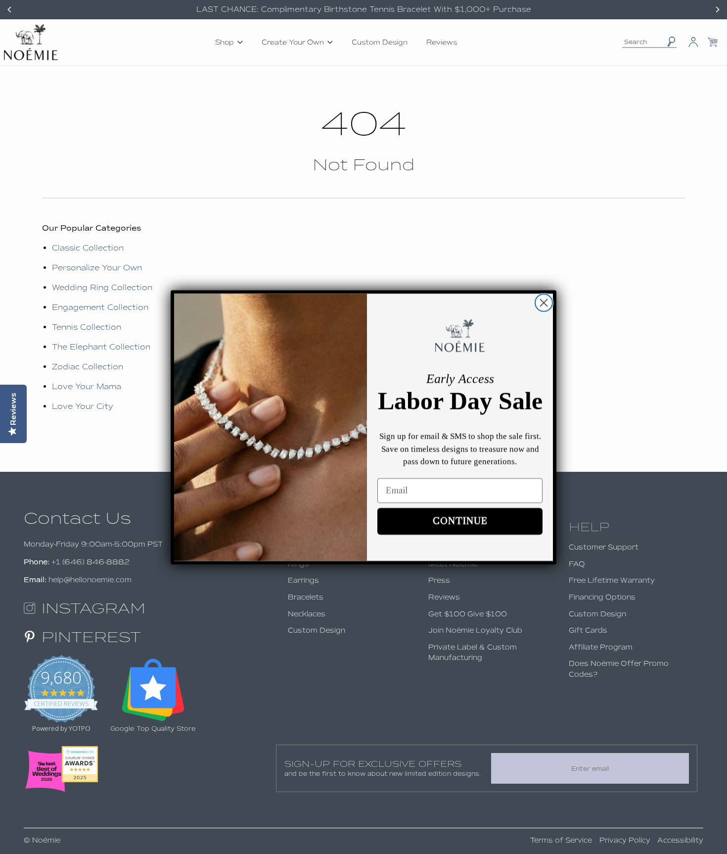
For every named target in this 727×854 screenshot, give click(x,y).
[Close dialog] (543, 302)
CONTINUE (460, 521)
